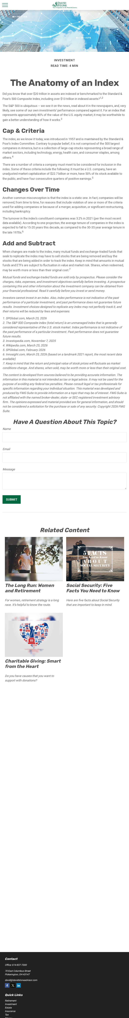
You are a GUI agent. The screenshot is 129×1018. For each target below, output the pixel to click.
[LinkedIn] (18, 985)
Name (7, 429)
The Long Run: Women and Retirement (29, 588)
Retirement (10, 1000)
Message (9, 469)
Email (6, 449)
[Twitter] (13, 985)
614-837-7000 (19, 965)
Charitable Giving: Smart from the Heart (33, 663)
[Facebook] (7, 985)
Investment (11, 1004)
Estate (8, 1007)
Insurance (10, 1011)
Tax (7, 1014)
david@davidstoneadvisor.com (21, 980)
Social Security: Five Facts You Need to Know (93, 588)
